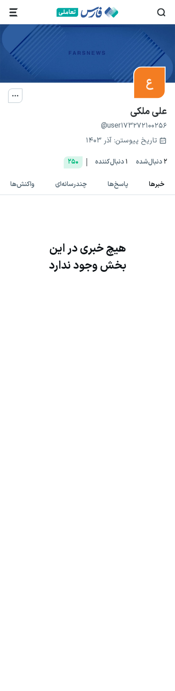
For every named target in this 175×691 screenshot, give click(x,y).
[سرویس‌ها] (13, 12)
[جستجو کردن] (161, 12)
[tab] (157, 184)
